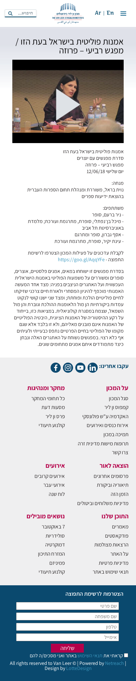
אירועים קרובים (49, 476)
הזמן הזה (119, 494)
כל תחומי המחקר (48, 398)
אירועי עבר (54, 484)
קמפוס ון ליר (116, 407)
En (110, 13)
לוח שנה (57, 494)
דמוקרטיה (55, 544)
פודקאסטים (116, 535)
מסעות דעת (53, 407)
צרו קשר (120, 452)
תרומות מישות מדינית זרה (103, 443)
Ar (98, 13)
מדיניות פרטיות (113, 562)
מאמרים (120, 526)
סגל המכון (118, 398)
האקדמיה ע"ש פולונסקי (105, 416)
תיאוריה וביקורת (112, 484)
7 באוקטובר (53, 526)
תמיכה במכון (115, 434)
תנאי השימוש (89, 655)
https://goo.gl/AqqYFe (81, 259)
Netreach (114, 663)
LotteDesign (79, 668)
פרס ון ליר (55, 416)
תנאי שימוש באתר (110, 571)
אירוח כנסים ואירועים (107, 425)
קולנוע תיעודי (52, 425)
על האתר (119, 553)
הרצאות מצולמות (111, 544)
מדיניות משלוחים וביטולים (102, 503)
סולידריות (55, 535)
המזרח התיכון (51, 553)
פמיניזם (57, 562)
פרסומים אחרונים (111, 476)
